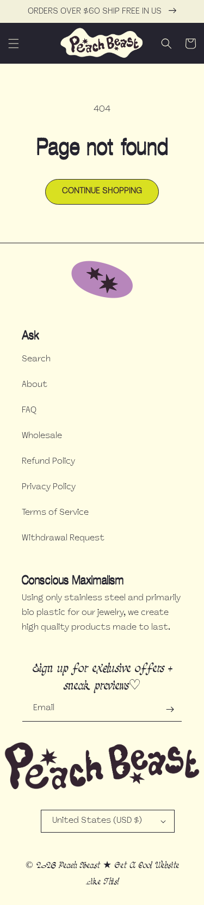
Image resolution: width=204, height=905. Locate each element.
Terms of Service (55, 513)
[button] (14, 44)
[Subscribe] (170, 709)
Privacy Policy (49, 487)
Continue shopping (102, 191)
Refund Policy (48, 462)
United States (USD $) (97, 821)
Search (36, 359)
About (34, 385)
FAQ (29, 411)
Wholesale (42, 436)
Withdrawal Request (63, 538)
